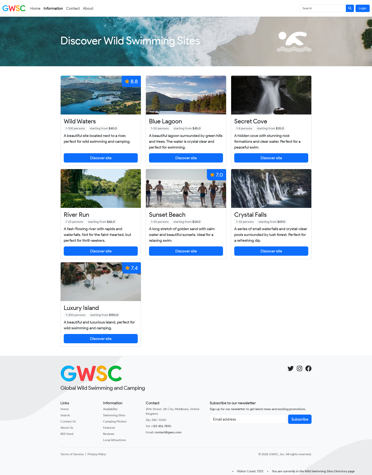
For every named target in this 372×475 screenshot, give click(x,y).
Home (35, 8)
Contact (73, 8)
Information (53, 8)
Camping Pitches (115, 421)
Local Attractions (114, 440)
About (88, 8)
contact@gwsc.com (168, 432)
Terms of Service (72, 454)
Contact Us (68, 421)
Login (362, 8)
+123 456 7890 (161, 426)
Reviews (108, 434)
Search (65, 415)
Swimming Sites (114, 415)
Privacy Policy (97, 454)
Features (109, 427)
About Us (66, 427)
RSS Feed (66, 434)
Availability (110, 409)
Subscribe (299, 419)
